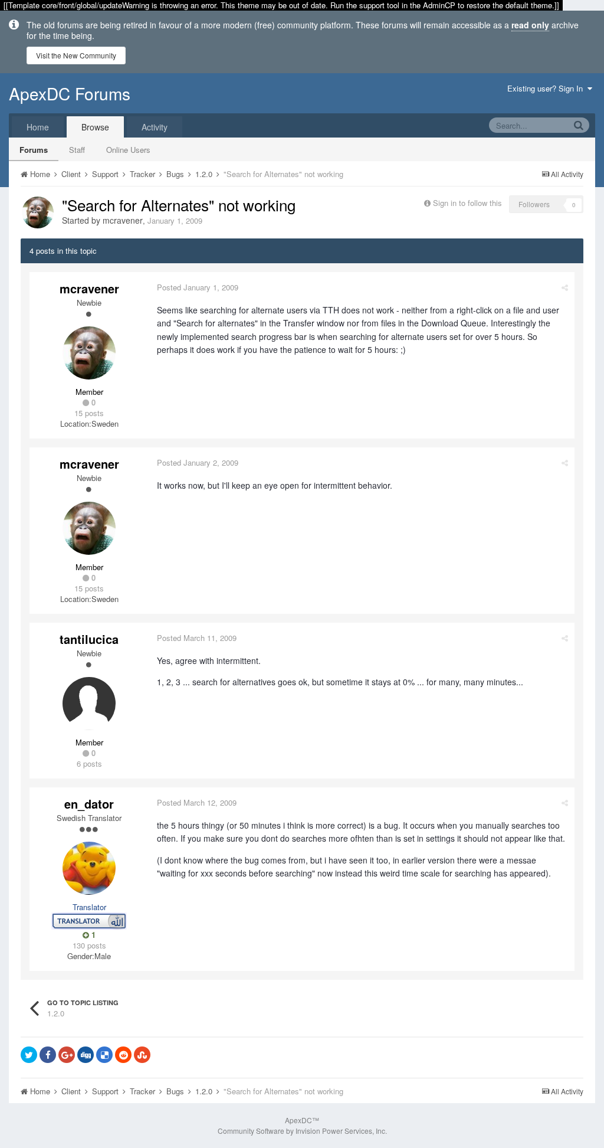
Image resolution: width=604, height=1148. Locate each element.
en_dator (89, 803)
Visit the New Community (76, 55)
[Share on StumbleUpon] (142, 1054)
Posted (197, 287)
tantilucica (89, 638)
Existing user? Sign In (547, 88)
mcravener (123, 220)
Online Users (128, 149)
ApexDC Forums (69, 93)
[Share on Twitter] (29, 1054)
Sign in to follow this (467, 202)
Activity (155, 127)
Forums (33, 149)
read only (530, 25)
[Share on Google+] (66, 1054)
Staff (77, 149)
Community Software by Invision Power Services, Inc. (302, 1131)
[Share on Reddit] (123, 1054)
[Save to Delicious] (104, 1054)
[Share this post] (565, 287)
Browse (95, 127)
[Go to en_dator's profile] (89, 868)
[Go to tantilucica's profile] (89, 703)
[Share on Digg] (85, 1054)
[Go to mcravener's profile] (38, 212)
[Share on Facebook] (48, 1054)
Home (38, 127)
